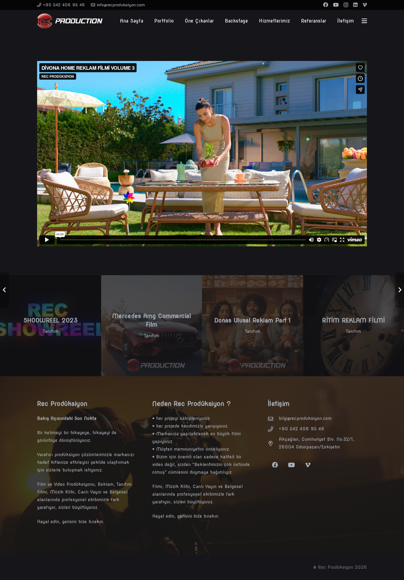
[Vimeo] (365, 4)
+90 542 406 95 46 (301, 428)
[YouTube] (336, 4)
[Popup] (364, 21)
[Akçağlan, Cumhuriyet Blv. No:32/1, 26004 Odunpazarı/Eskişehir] (273, 443)
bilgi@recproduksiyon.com (305, 418)
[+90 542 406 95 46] (273, 429)
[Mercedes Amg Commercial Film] (151, 325)
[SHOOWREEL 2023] (50, 325)
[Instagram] (346, 5)
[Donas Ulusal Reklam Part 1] (252, 325)
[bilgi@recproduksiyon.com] (273, 418)
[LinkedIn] (355, 4)
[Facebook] (325, 4)
